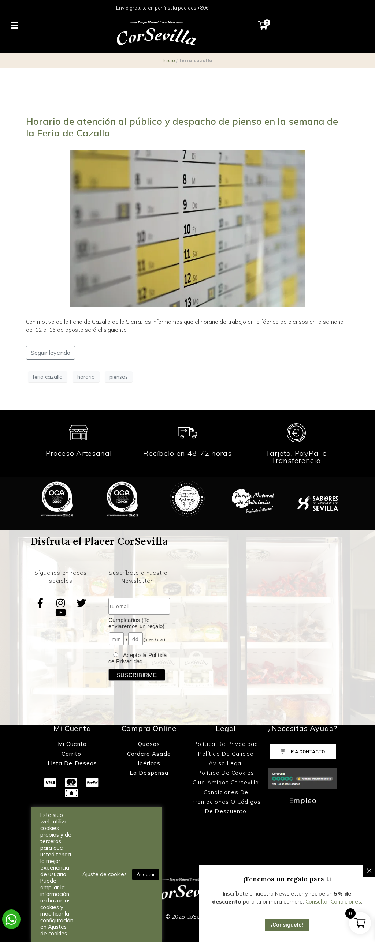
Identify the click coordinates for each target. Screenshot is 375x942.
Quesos (149, 743)
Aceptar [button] (146, 874)
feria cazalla (48, 377)
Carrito (72, 753)
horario (86, 377)
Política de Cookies (226, 772)
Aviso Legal (226, 763)
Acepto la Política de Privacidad (137, 658)
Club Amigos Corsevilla (226, 782)
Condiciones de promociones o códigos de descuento (226, 802)
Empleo (303, 800)
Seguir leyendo (50, 352)
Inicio (169, 60)
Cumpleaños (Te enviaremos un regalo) (136, 623)
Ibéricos (149, 763)
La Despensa (149, 772)
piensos (118, 377)
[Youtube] (61, 612)
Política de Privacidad (226, 743)
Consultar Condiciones (333, 901)
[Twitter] (81, 603)
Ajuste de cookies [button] (104, 874)
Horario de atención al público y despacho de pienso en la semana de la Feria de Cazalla (182, 127)
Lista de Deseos (72, 763)
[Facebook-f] (40, 603)
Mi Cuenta (72, 743)
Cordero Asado (149, 753)
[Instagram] (61, 603)
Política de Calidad (226, 753)
